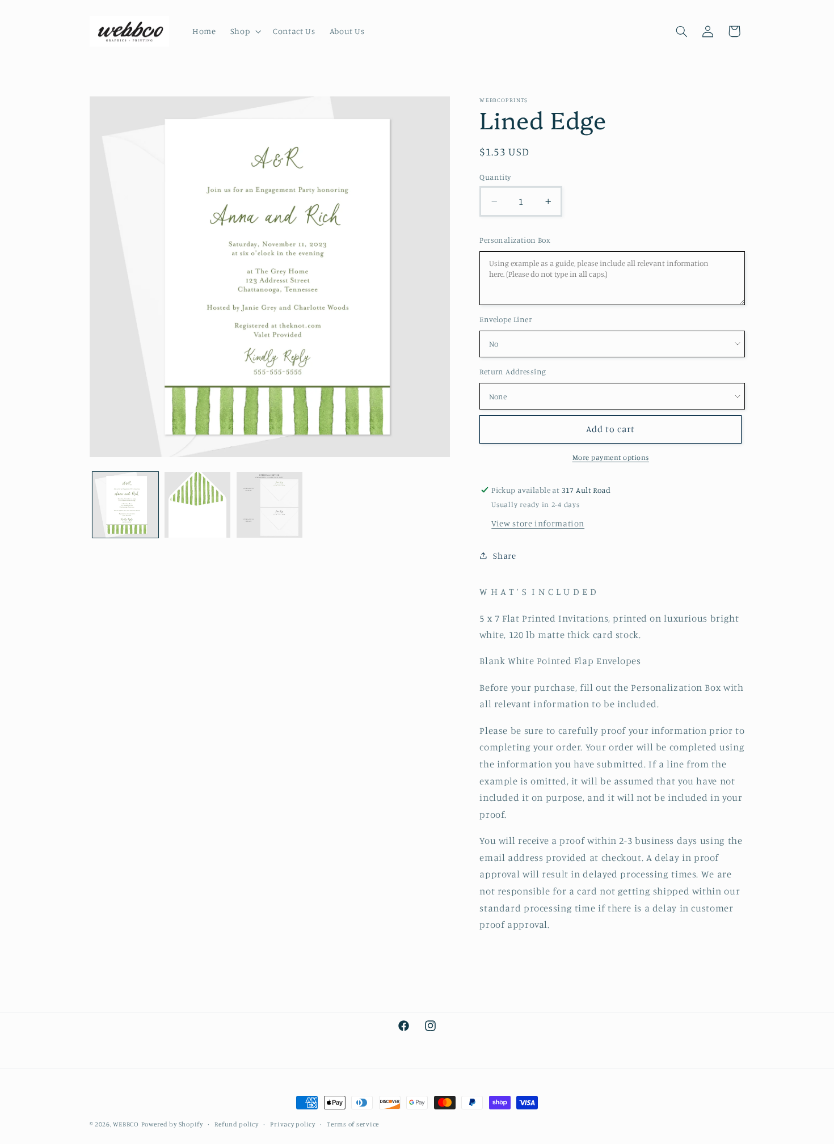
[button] (244, 31)
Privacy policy (292, 1124)
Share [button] (504, 555)
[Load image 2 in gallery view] (198, 505)
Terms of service (353, 1124)
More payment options (611, 457)
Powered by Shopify (172, 1124)
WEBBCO (125, 1124)
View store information (537, 523)
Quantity (495, 176)
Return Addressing (512, 371)
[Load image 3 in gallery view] (270, 505)
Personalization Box (514, 239)
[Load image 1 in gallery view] (125, 505)
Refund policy (236, 1124)
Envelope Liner (505, 319)
